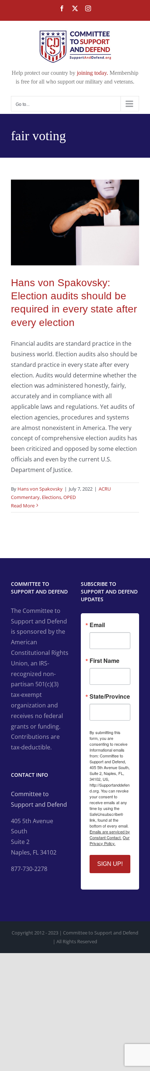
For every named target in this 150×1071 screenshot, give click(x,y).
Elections (51, 497)
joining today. (92, 73)
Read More (23, 505)
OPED (69, 497)
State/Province (110, 696)
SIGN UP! (110, 864)
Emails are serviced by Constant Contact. (110, 834)
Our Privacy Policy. (110, 840)
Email (97, 625)
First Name (104, 661)
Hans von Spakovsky (40, 488)
